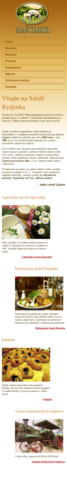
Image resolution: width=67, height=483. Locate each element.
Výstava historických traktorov (48, 461)
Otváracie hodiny (17, 80)
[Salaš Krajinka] (33, 18)
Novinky (11, 54)
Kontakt (10, 86)
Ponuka (10, 61)
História (10, 48)
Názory (10, 74)
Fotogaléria (13, 67)
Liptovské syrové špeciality (37, 257)
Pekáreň (47, 399)
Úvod (9, 42)
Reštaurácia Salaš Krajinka (50, 328)
